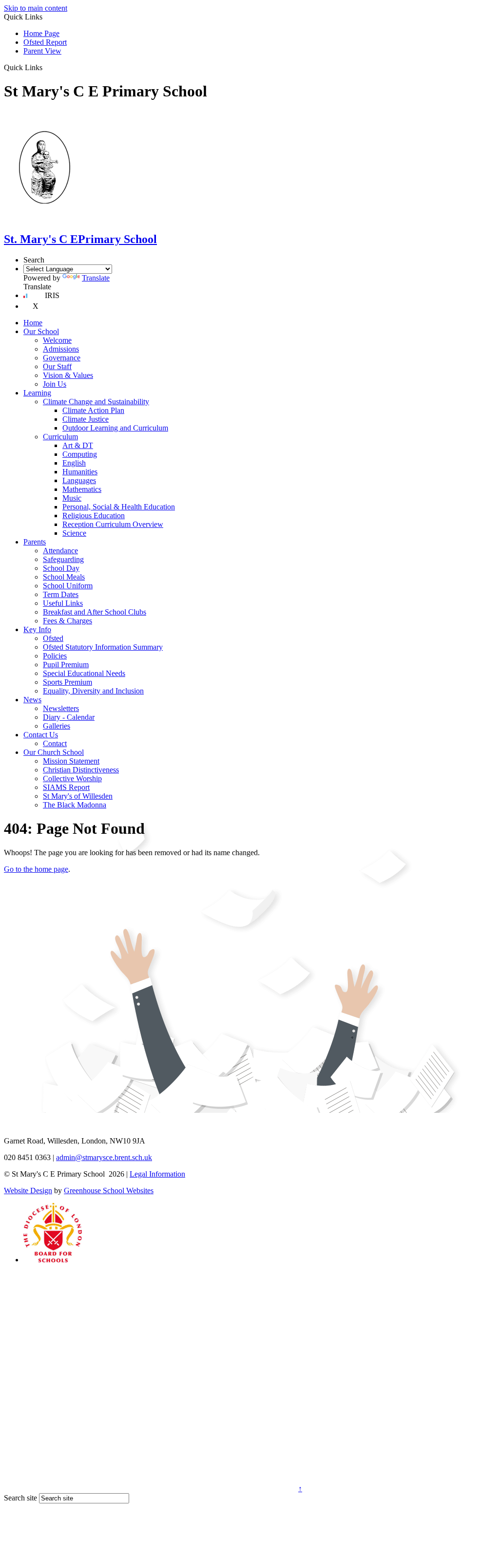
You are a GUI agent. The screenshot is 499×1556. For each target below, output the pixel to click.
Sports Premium (67, 682)
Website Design (28, 1190)
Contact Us (40, 735)
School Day (61, 568)
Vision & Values (68, 375)
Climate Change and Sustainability (96, 401)
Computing (79, 454)
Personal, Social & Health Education (118, 507)
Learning (37, 393)
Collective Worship (72, 778)
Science (74, 533)
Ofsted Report (45, 42)
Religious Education (93, 515)
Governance (61, 358)
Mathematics (81, 489)
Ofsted (53, 638)
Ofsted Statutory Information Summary (103, 647)
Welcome (57, 340)
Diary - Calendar (69, 717)
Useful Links (63, 603)
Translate (96, 278)
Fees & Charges (67, 621)
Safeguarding (63, 559)
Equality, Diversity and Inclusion (93, 691)
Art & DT (77, 445)
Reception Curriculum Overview (112, 524)
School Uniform (68, 585)
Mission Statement (71, 761)
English (74, 463)
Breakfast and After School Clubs (94, 612)
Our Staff (57, 366)
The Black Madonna (74, 805)
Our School (41, 331)
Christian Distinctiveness (81, 770)
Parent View (42, 51)
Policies (55, 656)
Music (71, 498)
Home (32, 323)
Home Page (41, 33)
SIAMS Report (66, 787)
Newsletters (61, 708)
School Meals (64, 577)
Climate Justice (85, 419)
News (32, 699)
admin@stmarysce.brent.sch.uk (104, 1157)
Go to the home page (36, 869)
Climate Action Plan (93, 410)
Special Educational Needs (84, 673)
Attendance (60, 550)
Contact (55, 743)
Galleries (56, 726)
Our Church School (53, 752)
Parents (34, 542)
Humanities (79, 472)
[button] (46, 67)
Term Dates (60, 594)
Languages (79, 480)
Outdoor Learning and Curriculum (115, 428)
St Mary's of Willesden (78, 796)
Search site (20, 1498)
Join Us (54, 384)
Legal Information (157, 1174)
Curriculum (60, 436)
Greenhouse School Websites (109, 1190)
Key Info (37, 629)
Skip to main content (35, 8)
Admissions (61, 349)
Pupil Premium (66, 664)
